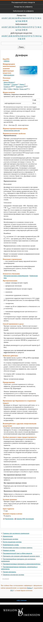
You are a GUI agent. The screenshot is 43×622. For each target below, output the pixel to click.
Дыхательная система (10, 539)
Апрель (22, 84)
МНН (12, 86)
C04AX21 (6, 61)
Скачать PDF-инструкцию (25, 519)
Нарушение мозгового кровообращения (16, 276)
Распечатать (9, 519)
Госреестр (7, 87)
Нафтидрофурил (9, 75)
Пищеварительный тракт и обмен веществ (17, 553)
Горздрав (6, 84)
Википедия (19, 87)
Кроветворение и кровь (11, 545)
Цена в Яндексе (9, 82)
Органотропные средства (12, 130)
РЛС (5, 89)
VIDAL (10, 89)
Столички (14, 84)
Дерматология (8, 536)
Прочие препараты (9, 572)
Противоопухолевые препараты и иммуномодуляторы (21, 564)
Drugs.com (24, 89)
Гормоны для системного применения (16, 533)
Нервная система (9, 550)
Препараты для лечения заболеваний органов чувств (21, 556)
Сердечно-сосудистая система (13, 574)
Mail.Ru (16, 89)
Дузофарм (5, 579)
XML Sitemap (22, 600)
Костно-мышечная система (12, 542)
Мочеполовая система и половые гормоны (17, 547)
